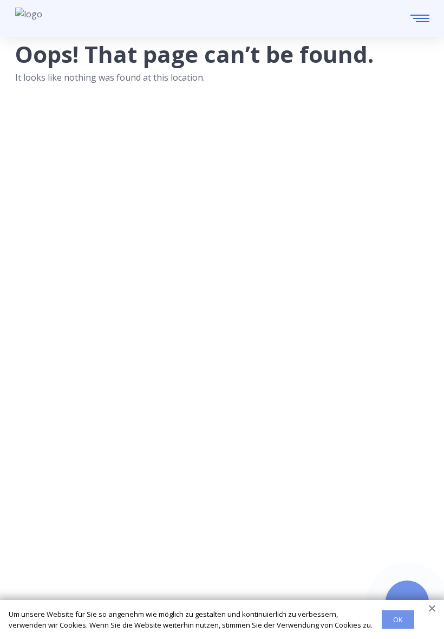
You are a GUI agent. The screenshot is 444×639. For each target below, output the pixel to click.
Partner (31, 573)
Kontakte (34, 556)
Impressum (38, 591)
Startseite (35, 521)
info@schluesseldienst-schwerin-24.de (116, 486)
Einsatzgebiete (45, 539)
